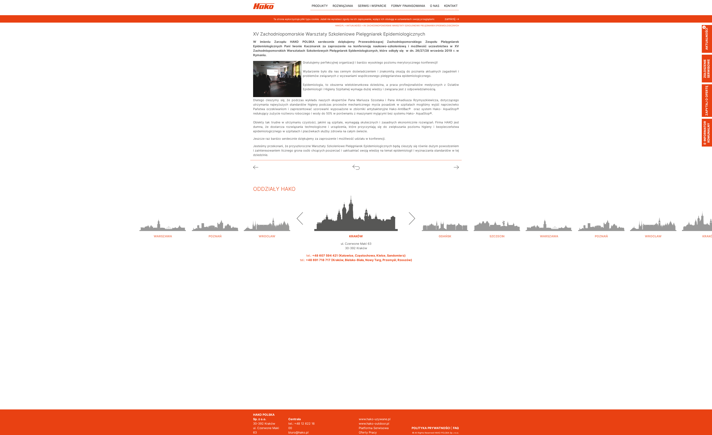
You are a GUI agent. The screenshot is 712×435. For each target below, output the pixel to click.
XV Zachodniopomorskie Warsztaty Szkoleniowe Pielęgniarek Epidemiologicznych (411, 25)
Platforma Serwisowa (374, 428)
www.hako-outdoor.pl (374, 423)
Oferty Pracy (368, 432)
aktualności (705, 38)
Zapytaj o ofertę (706, 101)
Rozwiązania (343, 6)
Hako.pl (340, 25)
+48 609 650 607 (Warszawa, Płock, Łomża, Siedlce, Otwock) (163, 269)
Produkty (320, 6)
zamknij (450, 19)
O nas (434, 6)
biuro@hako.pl (298, 432)
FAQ (456, 428)
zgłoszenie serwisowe (706, 68)
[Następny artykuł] (456, 167)
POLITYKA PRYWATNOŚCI (431, 428)
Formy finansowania (408, 6)
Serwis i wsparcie (372, 6)
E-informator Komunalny (706, 133)
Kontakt (451, 6)
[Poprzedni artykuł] (255, 167)
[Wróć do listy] (356, 167)
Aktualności (354, 25)
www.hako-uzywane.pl (374, 419)
